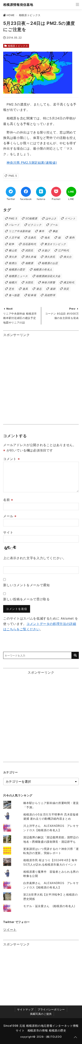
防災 (66, 288)
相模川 (13, 282)
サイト (8, 532)
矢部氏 (29, 282)
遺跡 (52, 288)
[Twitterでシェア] (11, 192)
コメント (11, 459)
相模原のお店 (50, 263)
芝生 (11, 288)
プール (54, 224)
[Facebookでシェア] (26, 192)
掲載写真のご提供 (41, 1013)
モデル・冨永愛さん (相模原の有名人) (49, 906)
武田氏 (29, 250)
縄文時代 (68, 282)
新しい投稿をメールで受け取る (26, 599)
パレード (14, 224)
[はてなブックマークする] (41, 192)
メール (9, 516)
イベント (70, 218)
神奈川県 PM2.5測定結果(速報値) (32, 163)
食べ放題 (14, 295)
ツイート (10, 930)
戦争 (11, 244)
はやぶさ (51, 218)
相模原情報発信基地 (18, 5)
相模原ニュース (18, 276)
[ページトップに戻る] (75, 1037)
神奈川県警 (48, 282)
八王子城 (14, 237)
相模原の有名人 (42, 269)
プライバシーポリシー (51, 1009)
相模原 (29, 263)
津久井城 (30, 256)
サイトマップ (25, 1009)
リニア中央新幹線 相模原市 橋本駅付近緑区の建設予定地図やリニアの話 (20, 318)
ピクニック (34, 224)
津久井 (13, 256)
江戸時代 (63, 250)
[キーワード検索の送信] (75, 655)
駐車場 (32, 295)
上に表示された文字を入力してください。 (34, 558)
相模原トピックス (18, 45)
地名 (47, 237)
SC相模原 (31, 218)
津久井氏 (49, 256)
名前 (8, 500)
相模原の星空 (17, 269)
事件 (41, 231)
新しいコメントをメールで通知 (26, 585)
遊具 (25, 288)
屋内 (71, 237)
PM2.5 (13, 175)
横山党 (13, 250)
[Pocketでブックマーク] (56, 192)
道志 (39, 288)
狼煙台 (13, 263)
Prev (72, 308)
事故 (55, 231)
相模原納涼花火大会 (48, 276)
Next (9, 308)
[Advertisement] (41, 380)
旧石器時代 (29, 244)
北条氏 (32, 237)
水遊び (46, 250)
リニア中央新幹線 (19, 231)
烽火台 (67, 256)
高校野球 (49, 295)
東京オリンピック (55, 244)
